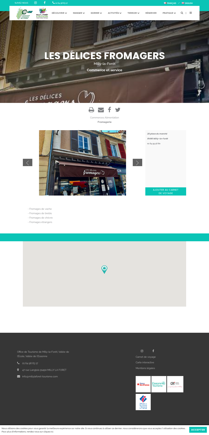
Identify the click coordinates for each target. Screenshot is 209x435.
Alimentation (112, 117)
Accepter (198, 429)
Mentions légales (145, 368)
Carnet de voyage (146, 356)
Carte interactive (145, 362)
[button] (104, 269)
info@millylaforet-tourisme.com (40, 376)
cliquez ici (48, 431)
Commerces (97, 117)
